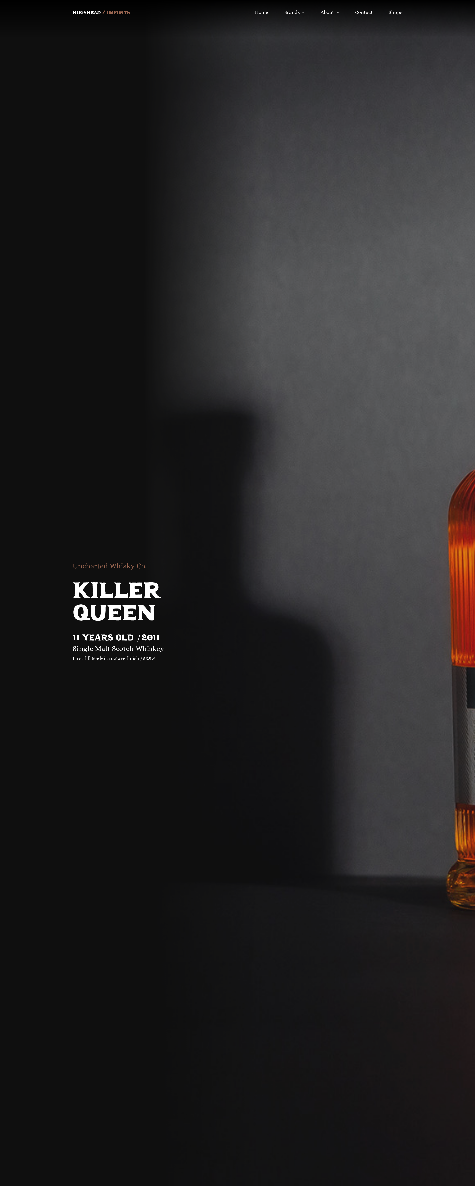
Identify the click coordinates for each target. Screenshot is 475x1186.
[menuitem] (265, 12)
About (327, 12)
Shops (395, 12)
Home (261, 12)
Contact (364, 12)
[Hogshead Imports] (101, 12)
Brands (292, 12)
